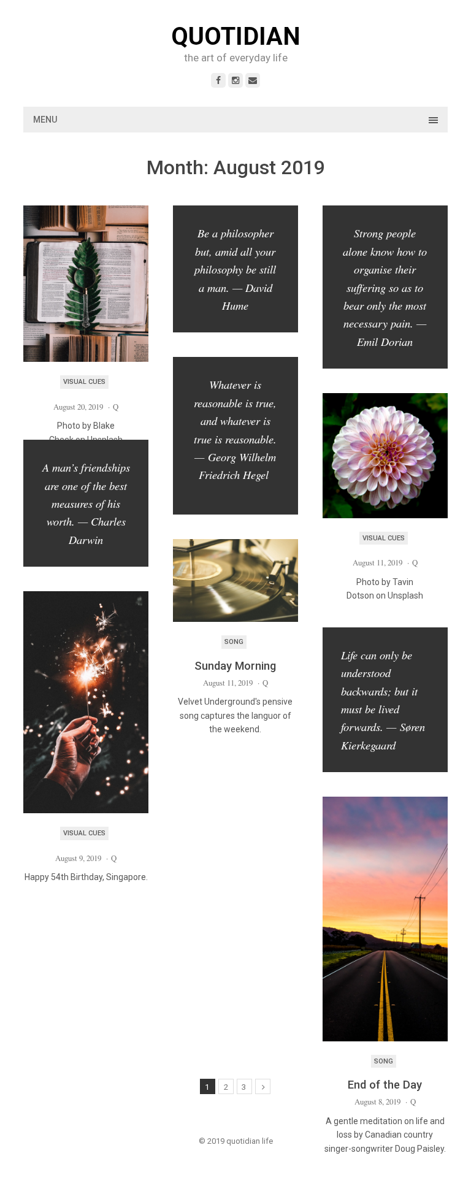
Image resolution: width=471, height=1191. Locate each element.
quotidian (236, 37)
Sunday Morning (235, 665)
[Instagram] (235, 80)
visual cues (84, 382)
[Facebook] (218, 80)
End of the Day (385, 1084)
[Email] (252, 80)
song (233, 642)
